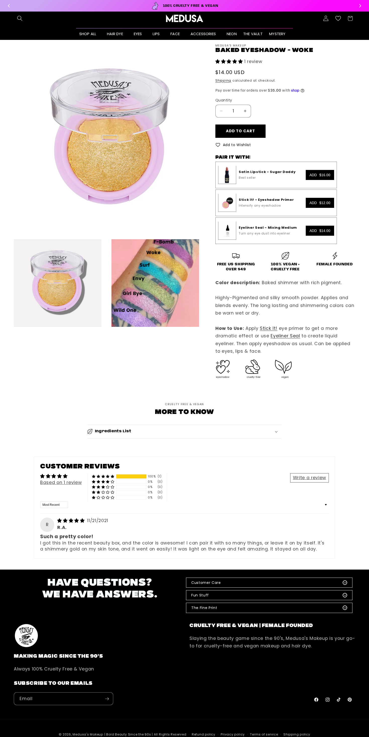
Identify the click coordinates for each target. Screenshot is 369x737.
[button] (20, 18)
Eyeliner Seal (285, 336)
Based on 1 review (61, 482)
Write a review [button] (309, 478)
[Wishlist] (338, 18)
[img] (71, 521)
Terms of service (264, 734)
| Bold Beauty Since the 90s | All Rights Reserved (145, 734)
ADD (320, 175)
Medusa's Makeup (88, 734)
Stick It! (268, 328)
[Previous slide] (9, 5)
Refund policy (203, 734)
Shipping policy (296, 734)
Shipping (223, 80)
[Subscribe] (107, 698)
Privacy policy (233, 734)
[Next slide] (359, 5)
